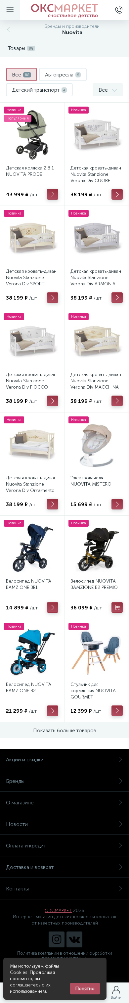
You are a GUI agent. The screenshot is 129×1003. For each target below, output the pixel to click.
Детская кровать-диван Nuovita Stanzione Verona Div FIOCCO (31, 381)
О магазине (20, 802)
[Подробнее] (52, 194)
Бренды (15, 781)
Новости (17, 824)
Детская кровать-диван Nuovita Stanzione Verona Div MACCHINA (95, 381)
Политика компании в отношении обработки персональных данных (64, 956)
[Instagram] (56, 939)
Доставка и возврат (30, 867)
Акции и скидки (25, 759)
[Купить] (117, 607)
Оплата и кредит (26, 845)
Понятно (85, 988)
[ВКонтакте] (74, 939)
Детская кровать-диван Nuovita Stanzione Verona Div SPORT (31, 277)
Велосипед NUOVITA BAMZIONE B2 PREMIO (94, 584)
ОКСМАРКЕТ (58, 910)
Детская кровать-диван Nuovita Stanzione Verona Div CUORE (95, 174)
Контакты (17, 888)
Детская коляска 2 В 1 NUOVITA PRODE (30, 171)
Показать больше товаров (64, 730)
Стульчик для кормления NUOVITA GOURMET (93, 691)
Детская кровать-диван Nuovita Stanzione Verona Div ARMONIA (95, 277)
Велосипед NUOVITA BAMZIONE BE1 (28, 584)
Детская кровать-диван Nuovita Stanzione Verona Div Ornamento (31, 484)
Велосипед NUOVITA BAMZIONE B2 (28, 687)
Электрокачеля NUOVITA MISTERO (90, 481)
